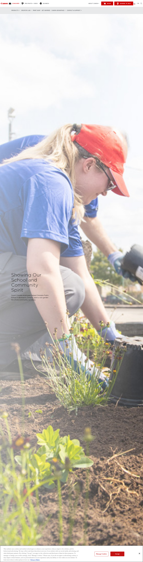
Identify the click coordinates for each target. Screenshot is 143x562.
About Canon (93, 3)
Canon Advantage (58, 10)
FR (138, 3)
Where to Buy (125, 3)
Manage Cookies (101, 554)
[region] (71, 554)
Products (14, 10)
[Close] (139, 553)
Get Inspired (46, 10)
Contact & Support (73, 10)
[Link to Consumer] (4, 3)
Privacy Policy (35, 560)
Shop (109, 3)
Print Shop (36, 10)
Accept (117, 554)
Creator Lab (25, 10)
